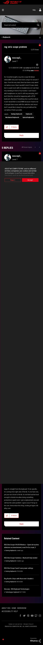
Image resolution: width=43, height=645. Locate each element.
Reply (21, 135)
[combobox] (21, 25)
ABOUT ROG (6, 608)
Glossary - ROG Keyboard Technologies (16, 589)
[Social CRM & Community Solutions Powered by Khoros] (35, 640)
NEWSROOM (21, 608)
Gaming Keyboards (16, 114)
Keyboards (6, 37)
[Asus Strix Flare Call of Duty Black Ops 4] (39, 147)
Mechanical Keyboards (12, 117)
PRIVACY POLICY (28, 624)
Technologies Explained (12, 592)
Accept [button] (30, 180)
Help (34, 10)
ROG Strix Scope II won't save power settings (18, 568)
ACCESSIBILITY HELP (10, 611)
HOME (14, 608)
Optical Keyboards (28, 117)
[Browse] (4, 10)
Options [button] (39, 37)
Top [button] (3, 639)
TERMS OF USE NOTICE (15, 624)
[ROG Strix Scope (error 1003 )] (35, 147)
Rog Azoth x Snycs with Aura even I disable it (18, 579)
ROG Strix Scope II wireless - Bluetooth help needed (20, 558)
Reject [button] (12, 180)
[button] (7, 127)
